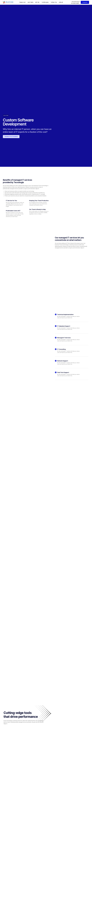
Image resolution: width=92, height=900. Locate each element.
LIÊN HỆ (61, 2)
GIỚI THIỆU (30, 2)
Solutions (6, 115)
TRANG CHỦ (22, 2)
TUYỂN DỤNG (45, 2)
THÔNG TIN (54, 2)
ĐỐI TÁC (37, 2)
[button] (75, 1)
